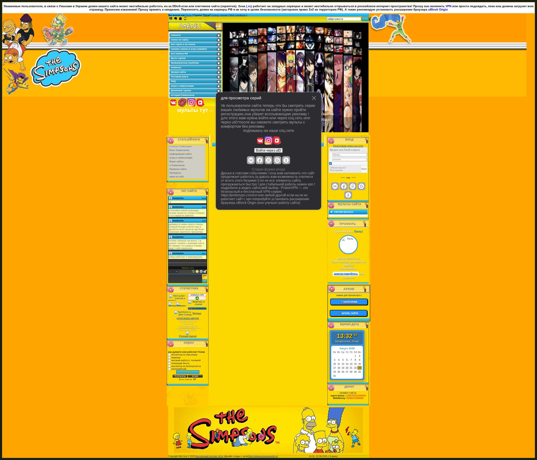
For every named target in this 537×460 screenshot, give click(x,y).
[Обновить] (193, 271)
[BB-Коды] (201, 271)
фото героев (178, 58)
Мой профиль (237, 15)
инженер (175, 357)
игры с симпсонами (182, 86)
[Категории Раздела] (349, 301)
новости (176, 35)
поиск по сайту (179, 39)
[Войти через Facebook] (260, 160)
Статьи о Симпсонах (180, 146)
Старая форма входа (268, 169)
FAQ (173, 81)
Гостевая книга (179, 76)
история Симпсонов (182, 95)
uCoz (220, 456)
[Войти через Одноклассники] (286, 160)
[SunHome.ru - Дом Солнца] (183, 313)
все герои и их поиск (183, 44)
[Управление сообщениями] (205, 271)
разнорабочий (178, 369)
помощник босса (180, 363)
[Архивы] (349, 313)
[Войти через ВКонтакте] (251, 160)
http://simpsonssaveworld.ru (263, 456)
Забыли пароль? (338, 167)
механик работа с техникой (186, 360)
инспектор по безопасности (186, 366)
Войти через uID (268, 150)
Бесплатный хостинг (206, 456)
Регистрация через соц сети (348, 146)
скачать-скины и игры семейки (189, 49)
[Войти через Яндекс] (268, 160)
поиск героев (220, 15)
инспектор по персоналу (184, 354)
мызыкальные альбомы (185, 63)
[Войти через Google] (277, 160)
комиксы (176, 67)
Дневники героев (181, 90)
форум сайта (178, 72)
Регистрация (336, 170)
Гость (188, 15)
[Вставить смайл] (197, 271)
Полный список (188, 336)
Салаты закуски (190, 318)
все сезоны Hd (179, 53)
